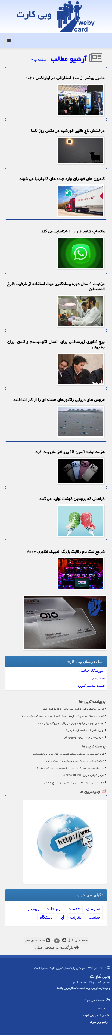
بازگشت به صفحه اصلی (54, 947)
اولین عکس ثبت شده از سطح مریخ (85, 730)
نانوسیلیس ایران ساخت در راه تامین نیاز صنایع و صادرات (72, 782)
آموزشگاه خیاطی (92, 671)
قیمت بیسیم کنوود (91, 685)
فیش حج (98, 678)
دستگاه (46, 917)
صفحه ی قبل (77, 940)
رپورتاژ (33, 908)
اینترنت (76, 917)
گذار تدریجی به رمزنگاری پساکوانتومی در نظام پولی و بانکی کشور (68, 754)
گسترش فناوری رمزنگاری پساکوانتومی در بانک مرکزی (75, 761)
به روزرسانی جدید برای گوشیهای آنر (84, 737)
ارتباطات (53, 908)
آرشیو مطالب (70, 59)
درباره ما (103, 1008)
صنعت (94, 917)
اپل (61, 917)
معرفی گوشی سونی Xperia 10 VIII (83, 775)
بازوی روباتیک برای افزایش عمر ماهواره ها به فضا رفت (73, 708)
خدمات (73, 908)
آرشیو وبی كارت (99, 1022)
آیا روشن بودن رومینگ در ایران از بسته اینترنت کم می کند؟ (70, 768)
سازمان (93, 908)
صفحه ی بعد (35, 940)
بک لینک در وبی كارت (96, 1015)
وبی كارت (34, 14)
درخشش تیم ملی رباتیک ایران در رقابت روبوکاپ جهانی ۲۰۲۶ (70, 723)
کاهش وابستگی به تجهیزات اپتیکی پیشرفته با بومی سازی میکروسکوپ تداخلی (61, 716)
